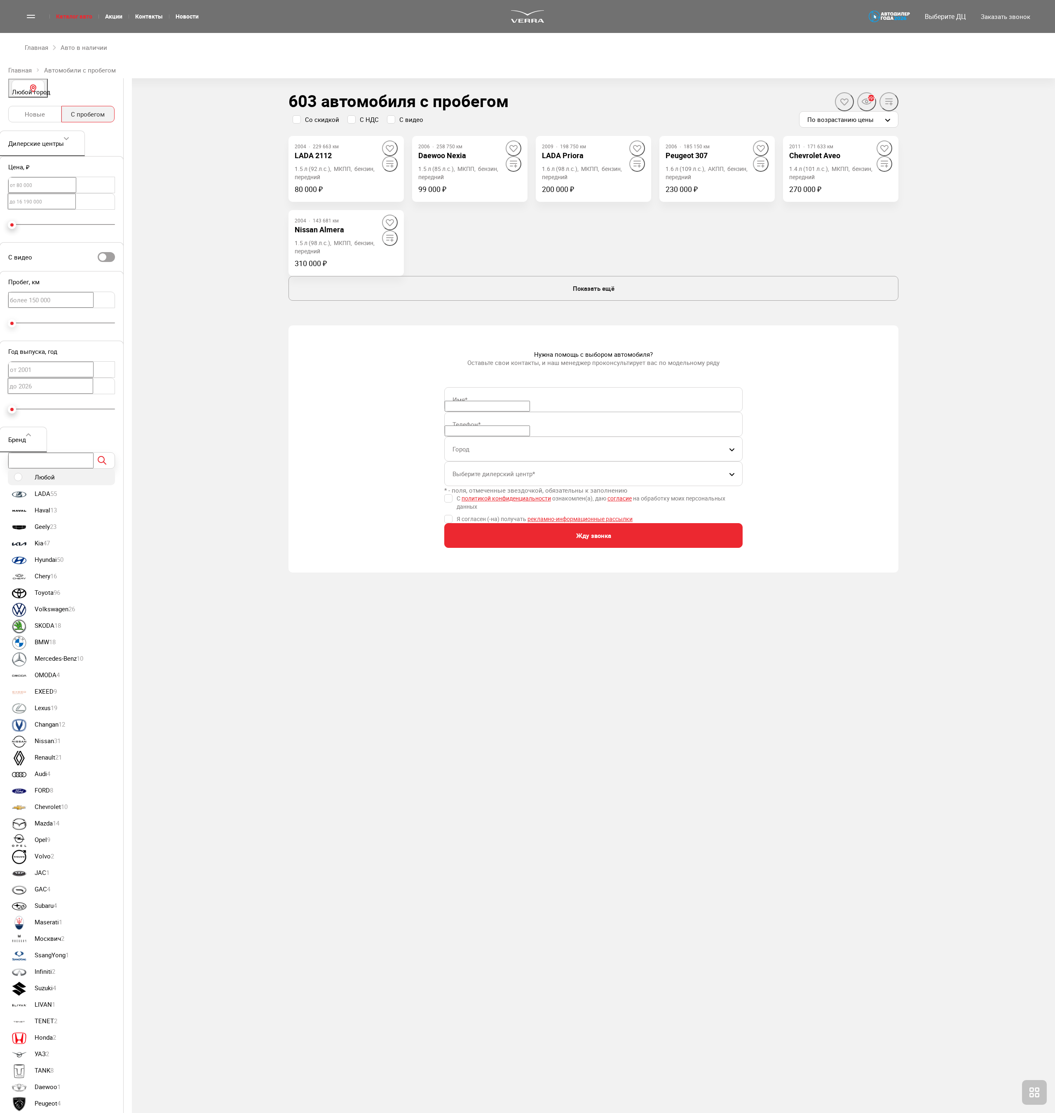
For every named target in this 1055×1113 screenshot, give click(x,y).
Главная (20, 70)
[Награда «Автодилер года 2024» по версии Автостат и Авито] (889, 16)
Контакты (149, 16)
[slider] (12, 225)
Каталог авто (74, 16)
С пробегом (88, 114)
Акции (113, 16)
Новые (35, 114)
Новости (187, 16)
